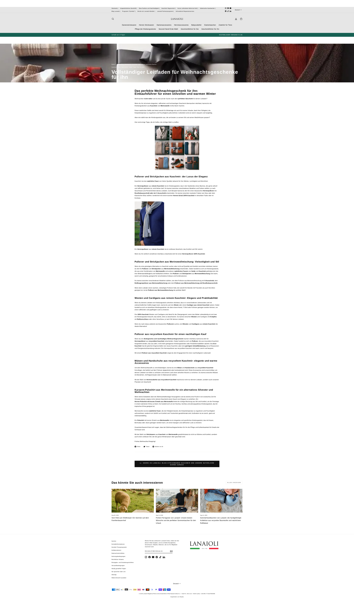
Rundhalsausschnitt (142, 193)
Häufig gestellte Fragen (119, 568)
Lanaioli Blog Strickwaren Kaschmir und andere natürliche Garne (136, 64)
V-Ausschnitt (161, 193)
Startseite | (115, 8)
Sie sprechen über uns (118, 571)
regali (134, 67)
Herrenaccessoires (181, 25)
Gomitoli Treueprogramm (119, 547)
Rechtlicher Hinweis (118, 559)
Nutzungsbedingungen (118, 556)
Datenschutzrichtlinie (118, 553)
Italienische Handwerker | (208, 8)
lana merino (125, 67)
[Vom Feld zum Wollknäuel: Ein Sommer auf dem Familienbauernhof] (133, 501)
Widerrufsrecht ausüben (119, 577)
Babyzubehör (196, 25)
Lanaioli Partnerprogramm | (165, 11)
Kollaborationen (116, 550)
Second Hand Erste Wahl (168, 29)
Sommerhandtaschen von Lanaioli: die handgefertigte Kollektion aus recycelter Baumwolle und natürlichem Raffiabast (220, 520)
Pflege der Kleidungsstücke (145, 29)
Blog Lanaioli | (116, 11)
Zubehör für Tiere (225, 25)
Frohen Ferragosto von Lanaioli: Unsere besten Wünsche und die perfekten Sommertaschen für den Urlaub (176, 520)
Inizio (113, 64)
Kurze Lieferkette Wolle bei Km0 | (188, 8)
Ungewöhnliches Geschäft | (128, 8)
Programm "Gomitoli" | (129, 11)
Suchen (114, 541)
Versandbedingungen (118, 565)
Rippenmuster (152, 375)
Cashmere (114, 67)
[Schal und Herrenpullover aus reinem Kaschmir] (177, 223)
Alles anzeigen (234, 482)
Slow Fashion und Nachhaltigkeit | (149, 8)
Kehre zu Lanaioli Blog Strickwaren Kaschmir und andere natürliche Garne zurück (178, 463)
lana (119, 67)
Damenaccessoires (164, 25)
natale (130, 67)
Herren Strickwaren (146, 25)
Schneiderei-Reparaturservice (185, 11)
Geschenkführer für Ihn (210, 29)
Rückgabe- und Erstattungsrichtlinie (123, 562)
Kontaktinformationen (118, 544)
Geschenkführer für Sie (190, 29)
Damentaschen (210, 25)
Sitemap (114, 574)
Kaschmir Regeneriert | (169, 8)
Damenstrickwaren (129, 25)
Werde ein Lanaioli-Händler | (146, 11)
